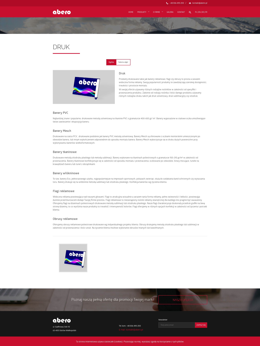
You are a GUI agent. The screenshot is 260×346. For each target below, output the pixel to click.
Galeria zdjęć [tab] (123, 62)
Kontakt (181, 12)
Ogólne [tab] (111, 62)
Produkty (141, 12)
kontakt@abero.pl (199, 3)
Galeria (170, 12)
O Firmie (156, 12)
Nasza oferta (183, 300)
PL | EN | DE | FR (201, 12)
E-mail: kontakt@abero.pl (131, 329)
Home (130, 12)
